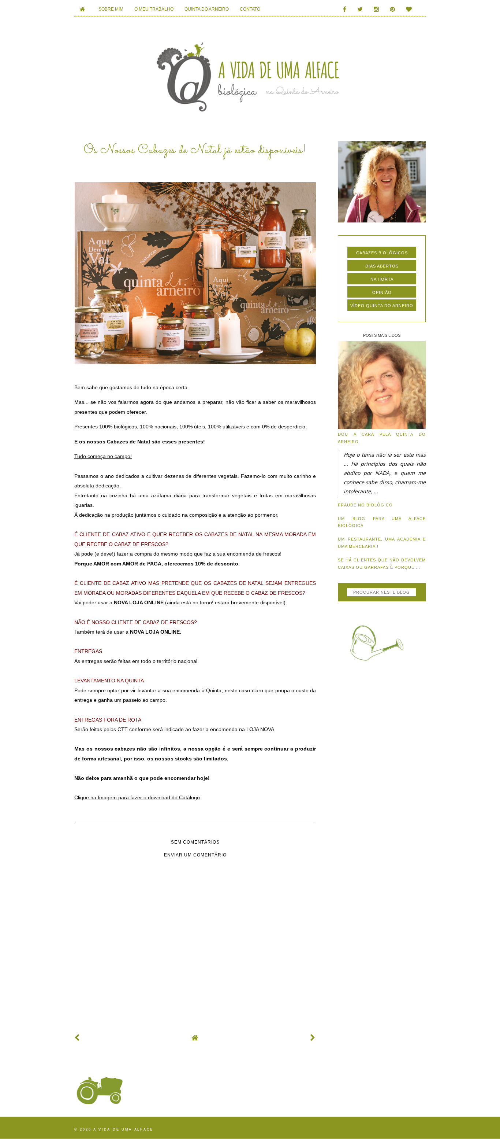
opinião (382, 292)
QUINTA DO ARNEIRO (206, 9)
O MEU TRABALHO (153, 9)
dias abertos (382, 266)
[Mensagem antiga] (313, 1038)
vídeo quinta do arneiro (381, 305)
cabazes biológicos (382, 253)
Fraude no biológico (365, 505)
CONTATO (250, 9)
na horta (381, 279)
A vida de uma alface (123, 1129)
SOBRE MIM (110, 9)
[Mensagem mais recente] (77, 1038)
